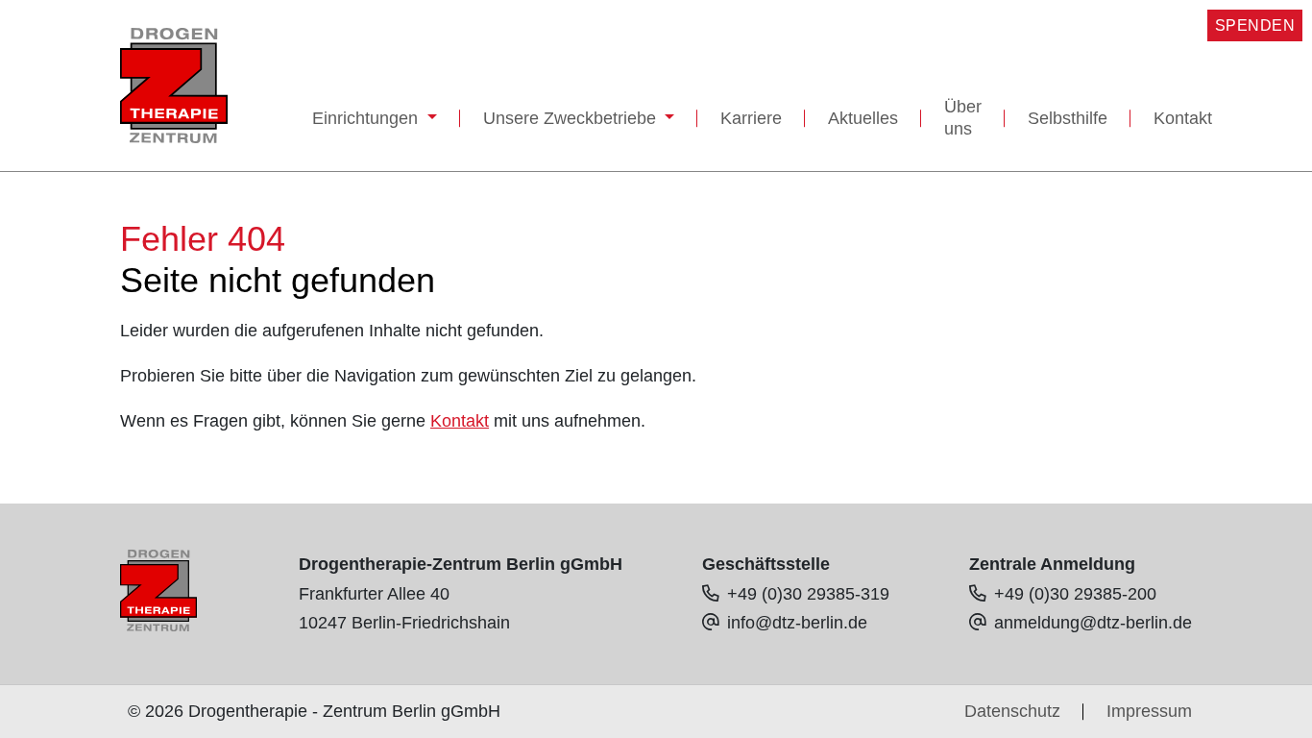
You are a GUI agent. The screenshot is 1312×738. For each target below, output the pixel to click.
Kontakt (1183, 118)
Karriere (751, 118)
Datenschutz (1012, 711)
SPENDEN (1255, 25)
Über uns (963, 117)
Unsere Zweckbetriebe (572, 118)
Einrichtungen (367, 118)
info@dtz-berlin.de (797, 622)
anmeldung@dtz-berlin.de (1093, 622)
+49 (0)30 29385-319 (808, 593)
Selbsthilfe (1067, 118)
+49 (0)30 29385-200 (1075, 593)
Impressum (1149, 711)
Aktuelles (863, 118)
